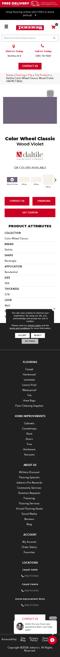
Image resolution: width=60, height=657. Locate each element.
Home (9, 75)
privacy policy (34, 325)
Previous (4, 178)
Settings (30, 341)
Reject (38, 335)
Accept (22, 335)
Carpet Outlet (30, 569)
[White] (24, 179)
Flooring (21, 75)
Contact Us (17, 201)
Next (55, 178)
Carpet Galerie (30, 584)
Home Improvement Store (30, 599)
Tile (30, 75)
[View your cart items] (53, 27)
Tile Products (42, 75)
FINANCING (44, 201)
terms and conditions (20, 328)
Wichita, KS (14, 55)
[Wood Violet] (12, 179)
